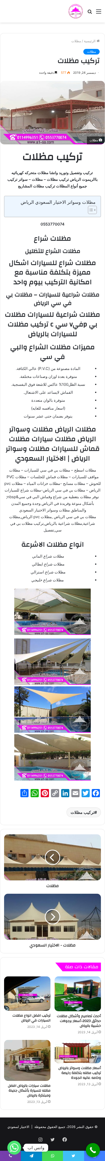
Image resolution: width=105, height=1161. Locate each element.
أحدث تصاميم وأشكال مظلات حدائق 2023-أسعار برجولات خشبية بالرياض (79, 1021)
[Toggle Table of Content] (90, 210)
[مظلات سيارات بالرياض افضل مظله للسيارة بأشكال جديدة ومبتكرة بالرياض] (27, 1060)
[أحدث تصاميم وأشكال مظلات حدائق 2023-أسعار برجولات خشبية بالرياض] (78, 993)
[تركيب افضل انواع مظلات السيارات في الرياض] (27, 993)
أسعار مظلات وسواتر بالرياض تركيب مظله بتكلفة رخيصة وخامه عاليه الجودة (79, 1073)
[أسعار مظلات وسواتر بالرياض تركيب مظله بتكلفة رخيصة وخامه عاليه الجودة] (78, 1051)
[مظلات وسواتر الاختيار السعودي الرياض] (75, 11)
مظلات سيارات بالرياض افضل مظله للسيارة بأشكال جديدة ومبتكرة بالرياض (29, 1090)
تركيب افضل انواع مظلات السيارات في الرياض (31, 1018)
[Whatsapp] (14, 1148)
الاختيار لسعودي (18, 1127)
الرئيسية (90, 41)
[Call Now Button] (93, 1150)
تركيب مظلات (82, 812)
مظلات (76, 41)
